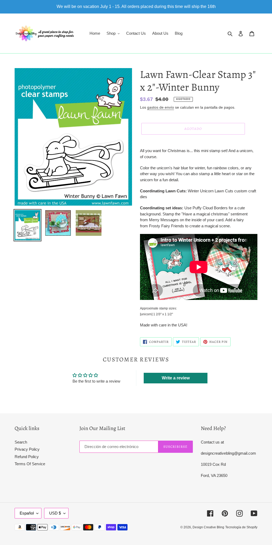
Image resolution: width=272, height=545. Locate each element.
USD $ (55, 513)
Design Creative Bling (208, 527)
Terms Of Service (30, 464)
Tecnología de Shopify (241, 527)
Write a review (176, 378)
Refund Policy (27, 456)
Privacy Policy (27, 449)
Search (21, 442)
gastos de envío (160, 107)
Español (27, 513)
